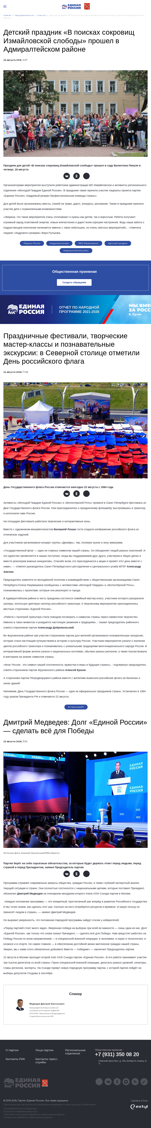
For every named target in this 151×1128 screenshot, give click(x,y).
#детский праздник (117, 243)
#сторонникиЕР (76, 707)
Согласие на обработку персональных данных (27, 1117)
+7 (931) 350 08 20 (117, 1054)
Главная (7, 15)
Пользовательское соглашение (20, 1108)
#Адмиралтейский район (76, 250)
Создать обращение (74, 282)
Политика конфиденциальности (20, 1111)
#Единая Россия (32, 243)
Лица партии (44, 1050)
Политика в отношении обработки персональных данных (34, 1114)
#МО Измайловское (88, 243)
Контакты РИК (15, 1059)
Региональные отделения (75, 1052)
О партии (12, 1050)
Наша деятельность (24, 15)
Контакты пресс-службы (46, 1060)
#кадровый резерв (59, 243)
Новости (41, 15)
